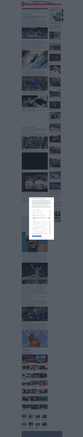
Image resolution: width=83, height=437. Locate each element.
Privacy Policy (45, 238)
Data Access (41, 238)
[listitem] (41, 209)
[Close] (52, 198)
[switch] (49, 211)
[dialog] (41, 218)
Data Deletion (37, 238)
